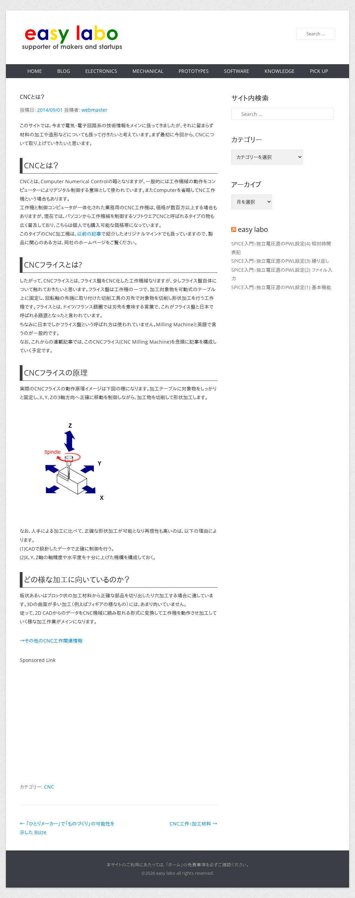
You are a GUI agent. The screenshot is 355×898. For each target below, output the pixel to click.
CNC (49, 786)
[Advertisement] (118, 723)
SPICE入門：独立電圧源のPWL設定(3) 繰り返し (280, 261)
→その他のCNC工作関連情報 (51, 640)
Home (34, 71)
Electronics (101, 71)
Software (236, 71)
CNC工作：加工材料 (193, 823)
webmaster (94, 110)
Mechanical (147, 71)
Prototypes (194, 71)
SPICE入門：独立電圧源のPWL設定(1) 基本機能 (281, 287)
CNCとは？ (32, 97)
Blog (63, 71)
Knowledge (280, 71)
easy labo (253, 229)
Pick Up (319, 71)
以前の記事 (89, 233)
